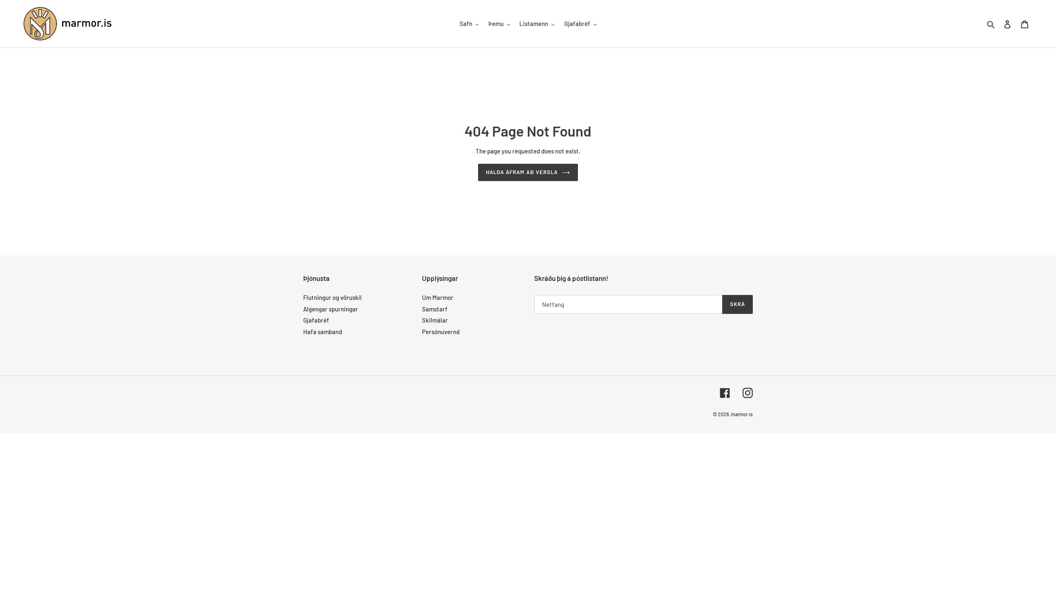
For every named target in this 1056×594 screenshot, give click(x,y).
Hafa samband (322, 331)
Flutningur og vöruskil (332, 297)
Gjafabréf (316, 320)
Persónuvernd (441, 331)
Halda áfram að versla (522, 172)
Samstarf (435, 309)
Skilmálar (435, 320)
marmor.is (742, 414)
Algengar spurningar (330, 309)
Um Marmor (437, 297)
